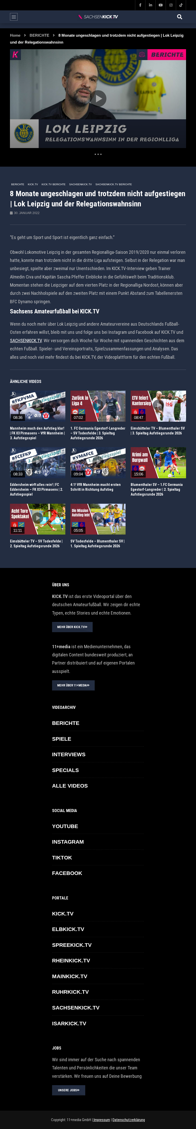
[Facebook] (140, 5)
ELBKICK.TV (68, 929)
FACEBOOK (67, 873)
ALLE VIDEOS (70, 786)
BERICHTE (39, 35)
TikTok (62, 857)
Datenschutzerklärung (129, 1120)
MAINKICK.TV (69, 976)
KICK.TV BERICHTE (54, 184)
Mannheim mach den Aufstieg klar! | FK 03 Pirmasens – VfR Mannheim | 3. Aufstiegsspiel (37, 433)
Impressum (101, 1120)
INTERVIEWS (68, 754)
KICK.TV (33, 184)
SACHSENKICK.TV (80, 184)
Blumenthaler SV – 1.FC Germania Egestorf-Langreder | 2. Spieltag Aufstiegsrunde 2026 (157, 489)
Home (15, 35)
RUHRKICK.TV (70, 992)
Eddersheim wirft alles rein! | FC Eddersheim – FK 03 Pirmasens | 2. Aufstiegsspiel (36, 489)
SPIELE (61, 739)
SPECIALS (65, 770)
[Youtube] (160, 5)
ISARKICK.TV (69, 1023)
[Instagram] (171, 5)
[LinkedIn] (150, 5)
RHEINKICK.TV (71, 960)
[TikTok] (181, 5)
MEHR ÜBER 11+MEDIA (72, 685)
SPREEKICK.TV (72, 945)
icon (37, 405)
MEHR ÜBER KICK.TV (71, 627)
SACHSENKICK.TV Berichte (113, 184)
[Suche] (179, 16)
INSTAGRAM (68, 842)
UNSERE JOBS (67, 1090)
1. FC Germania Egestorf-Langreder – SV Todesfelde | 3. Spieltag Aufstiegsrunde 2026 (97, 433)
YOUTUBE (65, 826)
